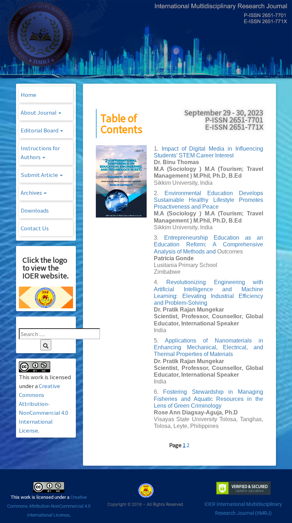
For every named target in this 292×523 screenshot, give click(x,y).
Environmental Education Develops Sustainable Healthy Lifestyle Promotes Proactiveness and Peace (208, 200)
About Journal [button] (39, 112)
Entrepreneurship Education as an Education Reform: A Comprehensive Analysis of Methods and (208, 244)
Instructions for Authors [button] (40, 152)
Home (28, 94)
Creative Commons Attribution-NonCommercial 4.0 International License (48, 506)
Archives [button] (32, 192)
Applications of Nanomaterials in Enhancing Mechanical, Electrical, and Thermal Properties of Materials (208, 347)
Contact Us (35, 228)
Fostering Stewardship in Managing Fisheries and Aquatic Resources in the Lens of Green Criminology (208, 398)
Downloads (35, 210)
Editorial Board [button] (40, 130)
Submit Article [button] (40, 174)
